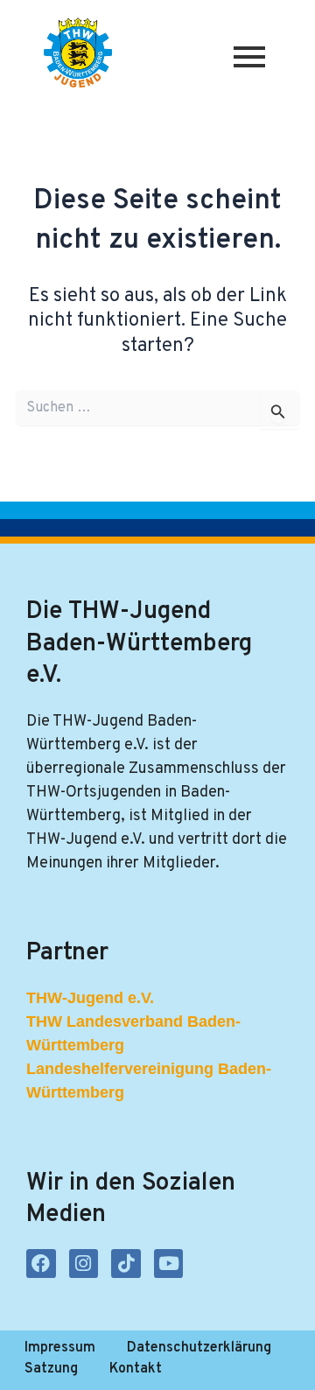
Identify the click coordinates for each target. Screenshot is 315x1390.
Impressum (59, 1348)
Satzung (51, 1369)
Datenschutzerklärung (199, 1348)
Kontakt (135, 1369)
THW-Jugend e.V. (90, 998)
